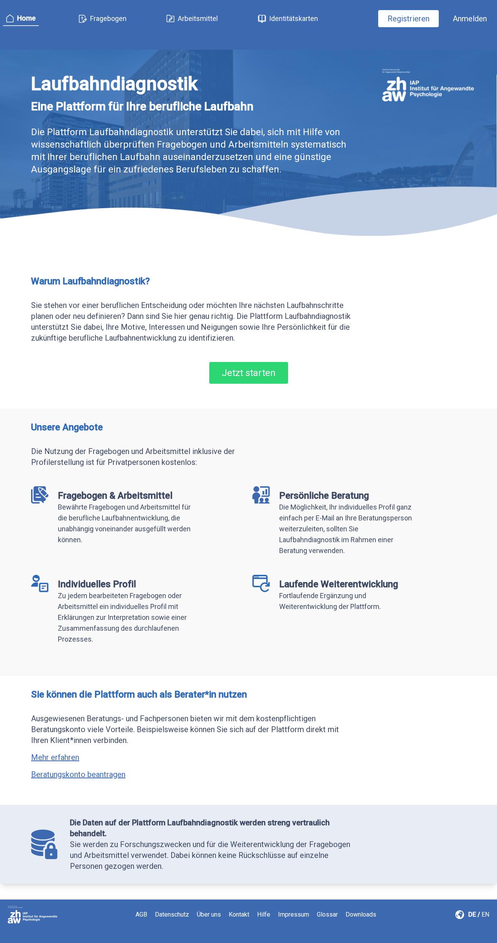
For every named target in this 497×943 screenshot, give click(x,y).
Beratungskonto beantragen (78, 774)
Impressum (293, 914)
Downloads (361, 914)
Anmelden (470, 18)
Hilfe (263, 914)
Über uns (209, 914)
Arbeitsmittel (198, 18)
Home (26, 18)
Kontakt (239, 914)
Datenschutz (172, 914)
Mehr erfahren (55, 757)
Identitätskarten (293, 18)
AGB (141, 914)
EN (485, 914)
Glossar (327, 914)
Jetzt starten (249, 372)
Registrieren (408, 18)
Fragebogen (108, 18)
